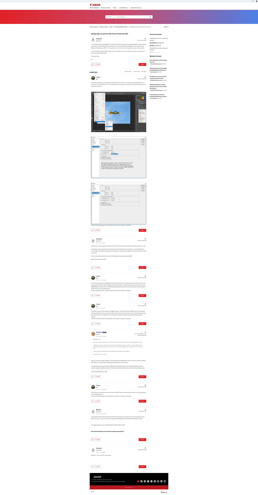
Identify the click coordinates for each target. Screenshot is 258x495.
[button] (147, 236)
